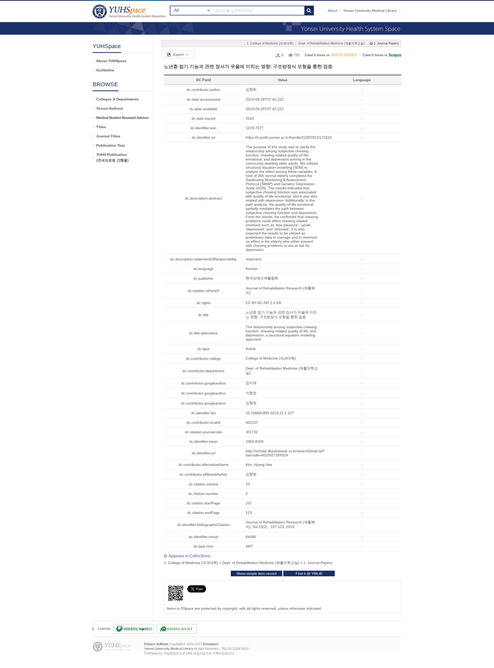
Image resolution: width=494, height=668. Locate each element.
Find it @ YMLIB (309, 573)
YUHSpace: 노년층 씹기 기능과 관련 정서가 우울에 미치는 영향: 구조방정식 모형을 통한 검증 (130, 11)
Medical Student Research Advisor (122, 118)
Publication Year (110, 145)
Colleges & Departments (117, 99)
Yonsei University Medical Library (370, 10)
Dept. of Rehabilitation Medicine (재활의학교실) (331, 43)
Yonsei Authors (109, 108)
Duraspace (210, 644)
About (332, 10)
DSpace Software (156, 644)
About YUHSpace (111, 61)
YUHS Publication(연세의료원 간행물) (112, 157)
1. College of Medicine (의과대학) (270, 43)
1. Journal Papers (386, 43)
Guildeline (105, 70)
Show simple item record (256, 573)
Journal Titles (108, 136)
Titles (101, 127)
